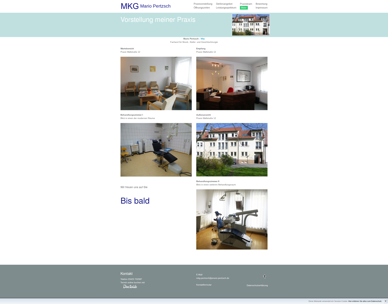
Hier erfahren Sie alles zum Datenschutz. (365, 301)
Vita (203, 38)
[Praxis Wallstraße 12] (232, 149)
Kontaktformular (204, 285)
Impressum (262, 7)
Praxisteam (246, 4)
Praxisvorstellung (203, 4)
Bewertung (261, 4)
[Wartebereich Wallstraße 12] (156, 83)
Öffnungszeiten (202, 7)
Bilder (244, 7)
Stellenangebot (224, 4)
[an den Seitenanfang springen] (265, 276)
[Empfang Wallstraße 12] (232, 83)
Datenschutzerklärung (257, 285)
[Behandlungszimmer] (156, 149)
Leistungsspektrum (226, 7)
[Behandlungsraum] (232, 219)
